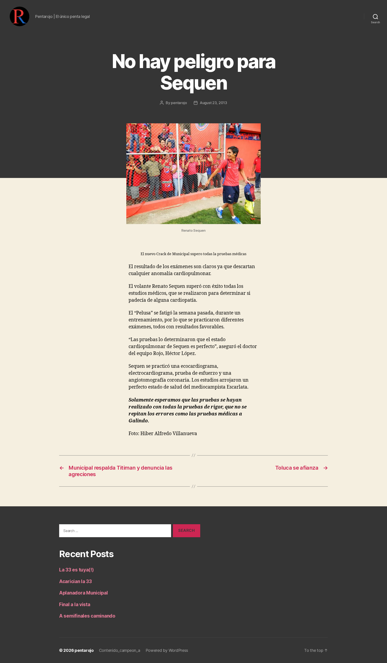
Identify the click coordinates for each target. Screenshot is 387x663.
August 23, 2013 (213, 103)
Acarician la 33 (75, 581)
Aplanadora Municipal (83, 593)
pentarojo (179, 103)
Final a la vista (74, 604)
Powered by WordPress (167, 650)
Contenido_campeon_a (119, 650)
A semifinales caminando (87, 616)
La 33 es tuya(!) (76, 570)
